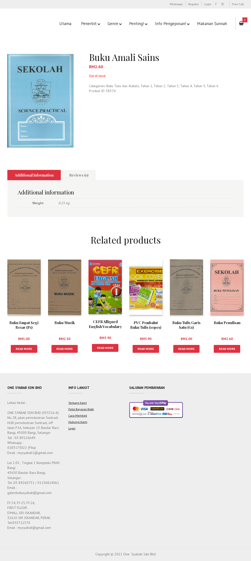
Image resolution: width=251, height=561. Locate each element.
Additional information (34, 175)
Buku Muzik (64, 322)
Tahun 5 (199, 86)
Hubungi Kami (77, 422)
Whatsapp (176, 4)
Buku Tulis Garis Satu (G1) (186, 325)
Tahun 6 (212, 86)
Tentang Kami (77, 403)
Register (193, 4)
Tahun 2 (159, 86)
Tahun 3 (173, 86)
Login (207, 4)
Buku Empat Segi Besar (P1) (23, 325)
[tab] (34, 175)
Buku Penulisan (227, 322)
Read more (24, 349)
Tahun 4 (186, 86)
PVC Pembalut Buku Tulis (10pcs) (145, 325)
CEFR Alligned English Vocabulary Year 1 (105, 326)
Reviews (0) (78, 175)
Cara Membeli (77, 415)
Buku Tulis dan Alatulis (122, 86)
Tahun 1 (146, 86)
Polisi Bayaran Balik (81, 409)
